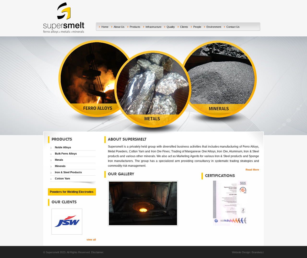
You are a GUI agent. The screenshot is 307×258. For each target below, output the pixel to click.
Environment (214, 26)
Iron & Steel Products (68, 172)
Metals (59, 159)
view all (91, 239)
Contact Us (233, 26)
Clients (184, 26)
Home (104, 26)
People (197, 26)
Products (135, 26)
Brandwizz (258, 252)
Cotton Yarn (62, 178)
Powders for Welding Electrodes (72, 192)
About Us (119, 26)
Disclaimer (97, 252)
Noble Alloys (63, 147)
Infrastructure (153, 26)
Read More (252, 169)
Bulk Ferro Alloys (66, 153)
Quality (171, 26)
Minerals (60, 166)
